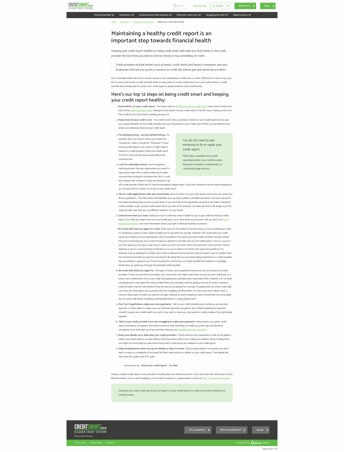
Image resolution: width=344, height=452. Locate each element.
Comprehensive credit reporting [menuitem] (153, 15)
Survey (260, 430)
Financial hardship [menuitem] (102, 15)
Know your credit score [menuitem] (187, 15)
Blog (267, 6)
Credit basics (125, 22)
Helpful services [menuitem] (240, 15)
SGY (275, 449)
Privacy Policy (96, 442)
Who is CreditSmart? (231, 430)
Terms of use (80, 442)
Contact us (110, 442)
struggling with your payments (192, 330)
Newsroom (244, 6)
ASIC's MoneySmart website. (216, 378)
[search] (180, 6)
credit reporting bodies (141, 110)
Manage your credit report (143, 22)
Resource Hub (200, 6)
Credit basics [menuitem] (125, 15)
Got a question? (197, 430)
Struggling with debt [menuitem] (215, 15)
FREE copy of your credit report (192, 106)
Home (113, 22)
